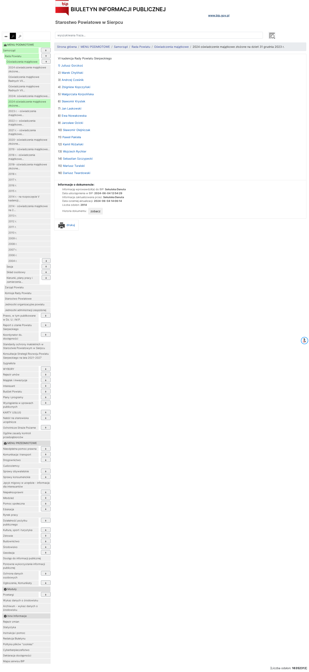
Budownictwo (11, 541)
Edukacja (8, 509)
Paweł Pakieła (71, 137)
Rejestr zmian (11, 621)
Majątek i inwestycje (15, 380)
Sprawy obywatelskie (16, 471)
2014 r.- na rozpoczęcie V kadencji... (24, 198)
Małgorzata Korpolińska (78, 94)
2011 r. (12, 226)
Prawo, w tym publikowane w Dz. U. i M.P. (19, 317)
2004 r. (12, 260)
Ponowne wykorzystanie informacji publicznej (24, 565)
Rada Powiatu (13, 56)
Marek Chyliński (72, 72)
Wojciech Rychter (74, 151)
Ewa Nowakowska (74, 115)
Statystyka (9, 627)
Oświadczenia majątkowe (22, 61)
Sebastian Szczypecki (78, 158)
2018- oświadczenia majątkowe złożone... (27, 166)
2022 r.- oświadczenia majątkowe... (21, 122)
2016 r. (12, 185)
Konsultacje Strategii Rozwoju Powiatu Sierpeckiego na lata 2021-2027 (26, 355)
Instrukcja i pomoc (14, 632)
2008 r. (12, 243)
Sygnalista (9, 363)
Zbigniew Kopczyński (75, 87)
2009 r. (12, 238)
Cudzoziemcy (11, 465)
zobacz (95, 211)
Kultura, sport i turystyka (17, 530)
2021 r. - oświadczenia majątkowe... (22, 132)
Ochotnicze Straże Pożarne (19, 427)
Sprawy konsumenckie (16, 477)
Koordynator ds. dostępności (12, 336)
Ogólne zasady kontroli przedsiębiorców (17, 435)
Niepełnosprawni (13, 492)
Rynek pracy (10, 514)
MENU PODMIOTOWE (95, 46)
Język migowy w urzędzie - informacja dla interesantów (26, 484)
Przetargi (8, 594)
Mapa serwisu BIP (13, 661)
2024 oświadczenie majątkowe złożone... (27, 69)
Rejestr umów (11, 374)
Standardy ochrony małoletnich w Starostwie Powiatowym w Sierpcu (24, 346)
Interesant (9, 385)
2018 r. (12, 173)
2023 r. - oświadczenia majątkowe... (22, 113)
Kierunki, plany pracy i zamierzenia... (20, 279)
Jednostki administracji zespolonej (25, 310)
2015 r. (12, 190)
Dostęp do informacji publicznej (22, 558)
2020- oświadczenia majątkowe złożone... (27, 141)
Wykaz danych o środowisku (20, 600)
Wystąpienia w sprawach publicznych (18, 404)
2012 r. (12, 221)
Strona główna (67, 46)
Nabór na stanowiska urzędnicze (16, 419)
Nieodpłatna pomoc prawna (19, 448)
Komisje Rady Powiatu (18, 293)
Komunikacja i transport (17, 454)
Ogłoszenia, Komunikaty (17, 582)
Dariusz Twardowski (76, 173)
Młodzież (8, 497)
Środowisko (10, 547)
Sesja (10, 266)
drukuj (70, 225)
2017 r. (12, 179)
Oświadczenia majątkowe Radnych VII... (23, 78)
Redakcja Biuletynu (14, 638)
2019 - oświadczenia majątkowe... (29, 149)
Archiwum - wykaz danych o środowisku (20, 608)
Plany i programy (13, 397)
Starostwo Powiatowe (18, 298)
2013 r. (12, 215)
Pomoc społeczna (14, 503)
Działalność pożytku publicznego (15, 522)
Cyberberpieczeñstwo (16, 649)
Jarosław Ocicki (72, 123)
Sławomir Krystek (73, 101)
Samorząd (9, 50)
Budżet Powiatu (12, 391)
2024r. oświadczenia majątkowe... (29, 96)
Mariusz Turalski (74, 166)
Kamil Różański (72, 144)
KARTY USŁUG (12, 412)
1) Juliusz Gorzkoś (70, 65)
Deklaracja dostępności (17, 655)
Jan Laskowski (71, 108)
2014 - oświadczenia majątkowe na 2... (28, 208)
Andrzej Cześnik (73, 80)
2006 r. (12, 255)
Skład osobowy (16, 272)
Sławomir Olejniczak (76, 130)
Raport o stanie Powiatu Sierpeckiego (17, 327)
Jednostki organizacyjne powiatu (24, 304)
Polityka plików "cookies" (18, 644)
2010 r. (12, 232)
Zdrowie (8, 535)
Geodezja (8, 552)
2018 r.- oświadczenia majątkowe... (21, 156)
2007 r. (12, 249)
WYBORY (8, 368)
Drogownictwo (12, 460)
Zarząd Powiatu (14, 287)
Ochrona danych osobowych (13, 575)
